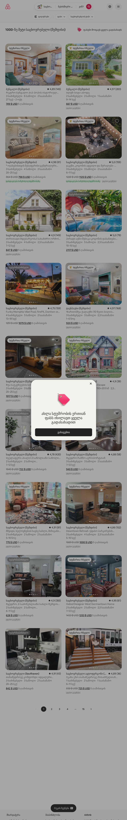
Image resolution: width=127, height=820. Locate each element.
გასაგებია (63, 432)
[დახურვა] (90, 383)
